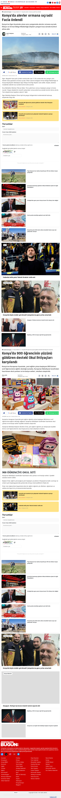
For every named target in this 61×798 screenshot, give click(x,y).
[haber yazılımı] (53, 797)
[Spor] (30, 259)
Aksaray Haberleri (6, 776)
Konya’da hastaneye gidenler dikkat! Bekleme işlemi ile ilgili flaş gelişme (42, 186)
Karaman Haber (5, 778)
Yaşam (18, 778)
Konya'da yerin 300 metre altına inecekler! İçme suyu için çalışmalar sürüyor (41, 230)
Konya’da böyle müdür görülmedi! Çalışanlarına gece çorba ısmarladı (27, 315)
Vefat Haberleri (5, 781)
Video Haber (19, 766)
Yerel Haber (19, 764)
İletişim (48, 764)
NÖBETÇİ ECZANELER (5, 3)
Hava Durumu (35, 776)
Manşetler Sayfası (36, 762)
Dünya (18, 760)
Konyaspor (4, 760)
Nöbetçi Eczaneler (36, 774)
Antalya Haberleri (21, 768)
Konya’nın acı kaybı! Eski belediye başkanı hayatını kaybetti (42, 725)
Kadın (17, 776)
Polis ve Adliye (20, 762)
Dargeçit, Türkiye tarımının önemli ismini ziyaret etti (40, 320)
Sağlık (2, 766)
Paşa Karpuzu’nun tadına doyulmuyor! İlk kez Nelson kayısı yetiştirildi (42, 171)
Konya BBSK (4, 762)
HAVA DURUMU (31, 1)
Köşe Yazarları (35, 758)
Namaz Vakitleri (35, 778)
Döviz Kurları (34, 766)
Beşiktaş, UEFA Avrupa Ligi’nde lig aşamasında (39, 335)
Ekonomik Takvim (36, 772)
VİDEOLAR (12, 1)
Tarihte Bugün (5, 774)
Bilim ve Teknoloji (21, 774)
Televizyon (19, 781)
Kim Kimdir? (4, 772)
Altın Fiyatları (34, 768)
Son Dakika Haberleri (52, 770)
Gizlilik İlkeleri (49, 762)
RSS (16, 792)
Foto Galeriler (34, 760)
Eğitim (3, 770)
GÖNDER (56, 145)
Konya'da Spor (20, 783)
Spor (17, 772)
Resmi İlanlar (49, 758)
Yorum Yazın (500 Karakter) (9, 132)
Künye (47, 760)
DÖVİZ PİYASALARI (21, 1)
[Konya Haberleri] (30, 296)
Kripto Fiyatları (35, 770)
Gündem (3, 758)
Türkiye (3, 768)
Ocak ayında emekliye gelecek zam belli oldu (38, 215)
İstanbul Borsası (35, 764)
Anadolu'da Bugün (7, 12)
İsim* (3, 126)
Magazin (18, 785)
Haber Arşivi (49, 766)
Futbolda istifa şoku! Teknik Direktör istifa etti (19, 277)
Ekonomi (3, 764)
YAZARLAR (4, 1)
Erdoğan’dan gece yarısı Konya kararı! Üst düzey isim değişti (42, 200)
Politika (18, 758)
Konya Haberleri (16, 12)
